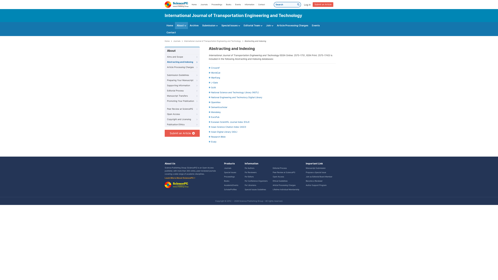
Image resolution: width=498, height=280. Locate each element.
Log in (307, 4)
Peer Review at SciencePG (180, 109)
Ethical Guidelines (280, 181)
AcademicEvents (231, 185)
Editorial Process (175, 90)
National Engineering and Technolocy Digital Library (236, 97)
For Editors (249, 177)
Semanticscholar (219, 107)
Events (238, 5)
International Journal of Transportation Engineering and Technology (212, 41)
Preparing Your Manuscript (180, 80)
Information (249, 5)
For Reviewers (251, 172)
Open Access (173, 114)
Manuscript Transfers (177, 96)
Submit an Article (322, 4)
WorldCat (215, 73)
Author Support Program (316, 185)
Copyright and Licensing (179, 119)
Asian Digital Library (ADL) (224, 132)
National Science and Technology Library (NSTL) (235, 92)
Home (194, 5)
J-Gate (214, 82)
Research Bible (218, 137)
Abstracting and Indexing (180, 62)
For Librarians (250, 185)
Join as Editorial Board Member (319, 177)
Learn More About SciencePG (179, 178)
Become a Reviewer (314, 181)
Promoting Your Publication (180, 101)
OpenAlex (216, 102)
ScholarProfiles (230, 189)
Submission (209, 25)
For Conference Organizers (256, 181)
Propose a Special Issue (316, 172)
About (180, 25)
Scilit (213, 87)
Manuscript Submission (316, 168)
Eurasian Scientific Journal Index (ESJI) (230, 122)
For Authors (249, 168)
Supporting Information (178, 85)
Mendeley (216, 112)
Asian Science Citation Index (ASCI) (228, 127)
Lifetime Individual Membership (286, 189)
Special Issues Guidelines (255, 189)
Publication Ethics (176, 124)
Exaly (213, 142)
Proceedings (217, 5)
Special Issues (229, 25)
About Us (170, 163)
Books (228, 5)
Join (268, 25)
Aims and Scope (175, 57)
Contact (261, 5)
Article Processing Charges (292, 25)
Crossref (215, 68)
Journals (204, 5)
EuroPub (215, 117)
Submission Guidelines (178, 75)
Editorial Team (252, 25)
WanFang (215, 77)
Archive (194, 25)
